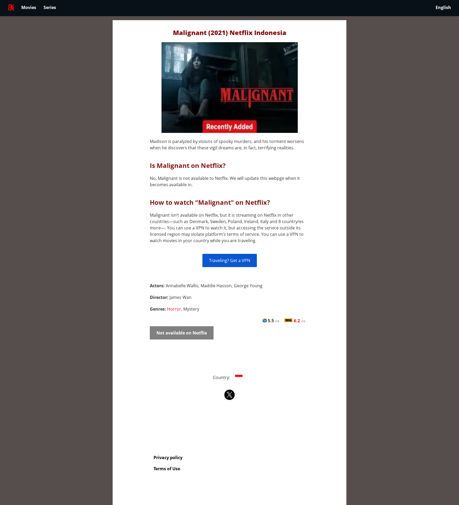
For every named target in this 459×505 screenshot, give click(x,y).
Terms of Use (167, 469)
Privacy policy (168, 457)
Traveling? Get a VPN (229, 260)
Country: (222, 377)
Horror (174, 309)
